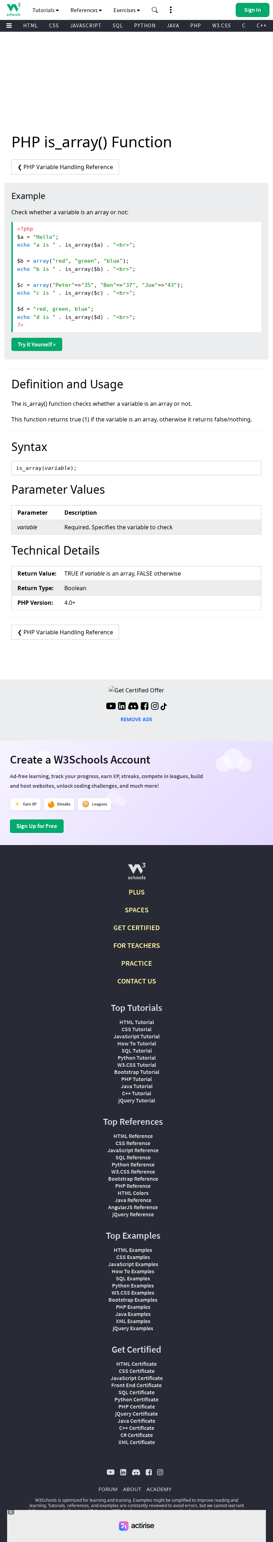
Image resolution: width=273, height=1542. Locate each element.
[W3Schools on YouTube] (111, 707)
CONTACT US (136, 980)
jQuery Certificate (136, 1413)
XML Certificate (136, 1442)
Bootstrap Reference (133, 1178)
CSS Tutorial (136, 1029)
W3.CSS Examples (133, 1292)
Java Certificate (136, 1420)
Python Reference (133, 1164)
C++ (262, 25)
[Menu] (9, 26)
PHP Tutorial (136, 1078)
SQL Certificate (136, 1392)
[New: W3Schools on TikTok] (164, 707)
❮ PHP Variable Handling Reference (65, 167)
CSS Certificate (137, 1370)
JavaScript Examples (133, 1264)
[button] (155, 10)
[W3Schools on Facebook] (144, 707)
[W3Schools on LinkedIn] (121, 707)
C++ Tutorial (136, 1093)
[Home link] (13, 9)
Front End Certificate (136, 1385)
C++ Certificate (136, 1427)
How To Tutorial (136, 1043)
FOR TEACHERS (136, 945)
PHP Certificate (136, 1406)
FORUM (108, 1489)
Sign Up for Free (36, 826)
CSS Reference (133, 1143)
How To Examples (133, 1271)
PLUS (137, 891)
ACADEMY (158, 1489)
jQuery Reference (133, 1214)
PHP (195, 25)
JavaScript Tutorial (136, 1036)
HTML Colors (133, 1192)
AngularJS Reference (133, 1207)
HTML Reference (133, 1135)
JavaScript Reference (133, 1150)
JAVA (173, 25)
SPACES (137, 909)
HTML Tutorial (136, 1022)
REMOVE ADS (136, 719)
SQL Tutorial (137, 1050)
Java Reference (133, 1199)
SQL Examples (133, 1278)
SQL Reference (133, 1157)
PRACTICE (136, 963)
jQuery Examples (133, 1328)
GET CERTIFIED (136, 927)
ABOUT (132, 1489)
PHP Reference (133, 1185)
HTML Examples (133, 1249)
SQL (118, 25)
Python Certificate (136, 1399)
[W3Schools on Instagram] (154, 707)
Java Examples (133, 1313)
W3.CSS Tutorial (136, 1064)
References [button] (84, 10)
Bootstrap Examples (132, 1299)
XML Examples (133, 1321)
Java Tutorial (136, 1086)
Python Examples (133, 1285)
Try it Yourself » (37, 344)
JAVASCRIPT (86, 25)
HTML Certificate (136, 1363)
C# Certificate (137, 1434)
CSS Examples (133, 1256)
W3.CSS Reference (133, 1171)
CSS (54, 25)
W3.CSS (221, 25)
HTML (30, 25)
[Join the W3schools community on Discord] (133, 707)
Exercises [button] (125, 10)
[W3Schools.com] (136, 874)
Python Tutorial (137, 1057)
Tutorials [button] (44, 10)
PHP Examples (133, 1306)
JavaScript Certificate (137, 1377)
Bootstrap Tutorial (136, 1071)
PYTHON (145, 25)
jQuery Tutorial (136, 1100)
